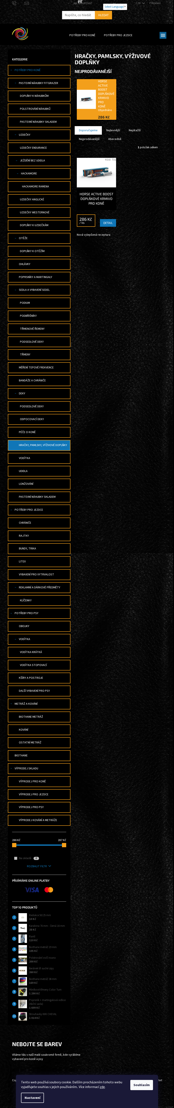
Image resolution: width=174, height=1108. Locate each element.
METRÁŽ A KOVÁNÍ (26, 704)
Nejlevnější (113, 130)
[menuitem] (82, 35)
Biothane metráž (31, 717)
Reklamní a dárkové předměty (39, 587)
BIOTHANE (21, 755)
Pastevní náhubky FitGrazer (38, 83)
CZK (138, 3)
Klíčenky (26, 600)
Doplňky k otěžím (32, 251)
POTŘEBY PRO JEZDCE (29, 510)
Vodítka (24, 458)
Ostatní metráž (30, 742)
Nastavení (32, 1097)
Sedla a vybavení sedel (34, 290)
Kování (23, 730)
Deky (22, 393)
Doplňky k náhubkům (34, 96)
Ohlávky (24, 264)
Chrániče (25, 523)
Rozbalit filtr (37, 866)
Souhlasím (141, 1085)
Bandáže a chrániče (32, 380)
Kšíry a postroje (31, 678)
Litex (22, 561)
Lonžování (26, 484)
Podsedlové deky (32, 342)
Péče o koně (27, 432)
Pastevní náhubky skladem (38, 122)
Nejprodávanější (89, 139)
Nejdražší (135, 130)
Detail (108, 223)
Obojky (24, 626)
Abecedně (114, 139)
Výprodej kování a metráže (38, 820)
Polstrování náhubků (35, 109)
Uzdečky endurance (33, 148)
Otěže (23, 238)
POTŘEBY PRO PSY (26, 613)
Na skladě (28, 858)
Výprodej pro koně (32, 781)
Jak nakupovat (82, 3)
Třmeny (25, 354)
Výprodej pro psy (31, 807)
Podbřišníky (28, 316)
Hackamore (29, 173)
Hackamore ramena (35, 186)
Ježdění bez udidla (32, 160)
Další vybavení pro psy (34, 691)
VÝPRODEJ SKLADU (26, 768)
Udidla (23, 471)
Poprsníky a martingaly (35, 277)
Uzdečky (24, 135)
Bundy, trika (27, 548)
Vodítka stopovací (33, 665)
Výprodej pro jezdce (33, 794)
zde (102, 1087)
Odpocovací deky (32, 419)
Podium (25, 303)
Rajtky (24, 536)
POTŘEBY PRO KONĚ (28, 70)
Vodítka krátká (31, 652)
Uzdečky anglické (32, 199)
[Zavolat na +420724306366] (18, 3)
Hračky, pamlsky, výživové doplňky (43, 445)
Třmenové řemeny (32, 329)
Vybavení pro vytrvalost (36, 574)
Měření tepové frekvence (36, 367)
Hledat (103, 15)
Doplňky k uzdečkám (34, 225)
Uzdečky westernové (34, 212)
